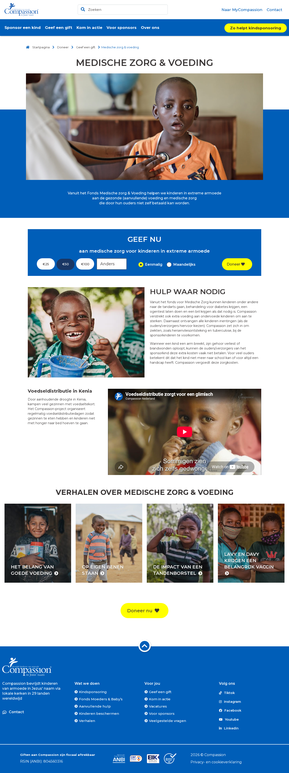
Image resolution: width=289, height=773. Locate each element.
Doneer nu (141, 610)
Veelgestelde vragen (167, 721)
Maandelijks (184, 264)
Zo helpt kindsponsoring (255, 28)
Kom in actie (159, 699)
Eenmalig (153, 264)
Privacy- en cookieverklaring (216, 762)
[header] (123, 10)
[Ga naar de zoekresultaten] (82, 8)
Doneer (234, 264)
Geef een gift (160, 692)
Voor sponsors (162, 713)
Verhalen (87, 721)
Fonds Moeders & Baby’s (101, 699)
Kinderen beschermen (99, 713)
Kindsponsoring (93, 692)
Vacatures (158, 706)
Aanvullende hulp (95, 706)
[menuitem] (242, 10)
